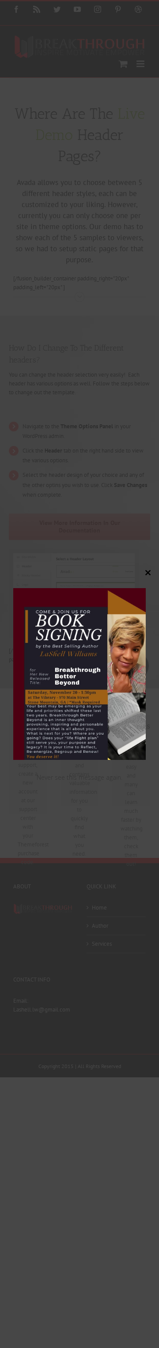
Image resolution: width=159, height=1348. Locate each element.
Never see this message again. (79, 777)
